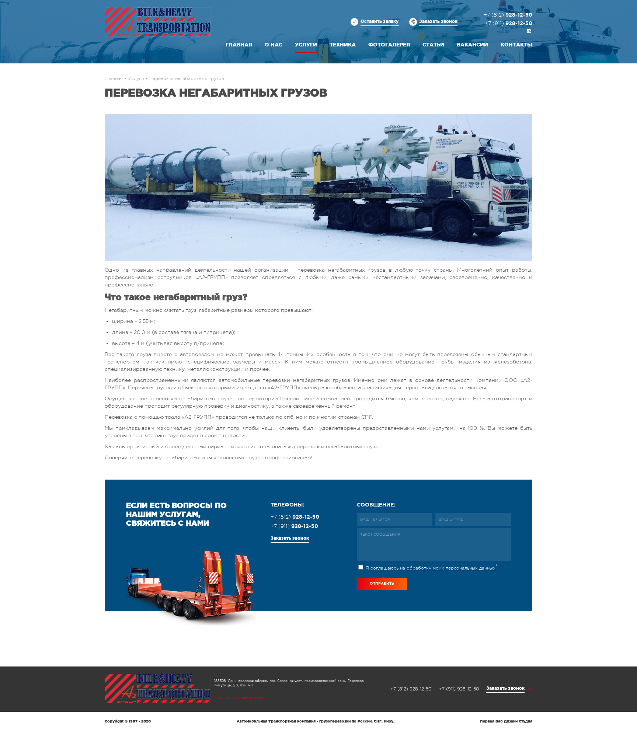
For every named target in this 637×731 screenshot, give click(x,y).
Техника (343, 45)
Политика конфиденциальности (241, 697)
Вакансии (472, 45)
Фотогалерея (389, 45)
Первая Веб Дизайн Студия (506, 721)
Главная (239, 45)
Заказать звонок (438, 21)
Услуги (306, 45)
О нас (273, 45)
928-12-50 (508, 15)
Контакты (516, 45)
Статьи (433, 45)
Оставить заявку (380, 21)
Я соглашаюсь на (430, 567)
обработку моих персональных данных (451, 568)
